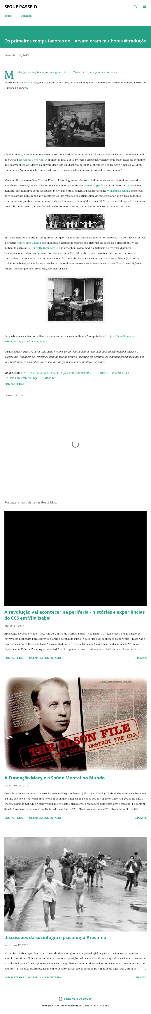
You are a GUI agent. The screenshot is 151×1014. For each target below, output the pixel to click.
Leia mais (140, 658)
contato (26, 16)
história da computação (22, 378)
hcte (127, 373)
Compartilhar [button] (14, 384)
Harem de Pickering (31, 159)
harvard (117, 373)
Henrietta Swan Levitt (44, 248)
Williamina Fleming (118, 190)
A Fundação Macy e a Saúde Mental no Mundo (54, 778)
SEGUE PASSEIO (20, 7)
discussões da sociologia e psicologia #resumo (55, 937)
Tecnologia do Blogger (78, 998)
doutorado (100, 373)
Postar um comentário (44, 658)
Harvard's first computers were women (96, 72)
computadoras (80, 373)
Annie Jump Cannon (29, 242)
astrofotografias (94, 185)
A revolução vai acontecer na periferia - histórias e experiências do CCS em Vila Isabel (74, 615)
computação (59, 373)
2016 (26, 373)
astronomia (39, 373)
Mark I (28, 82)
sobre (8, 16)
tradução (48, 378)
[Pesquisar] (135, 6)
